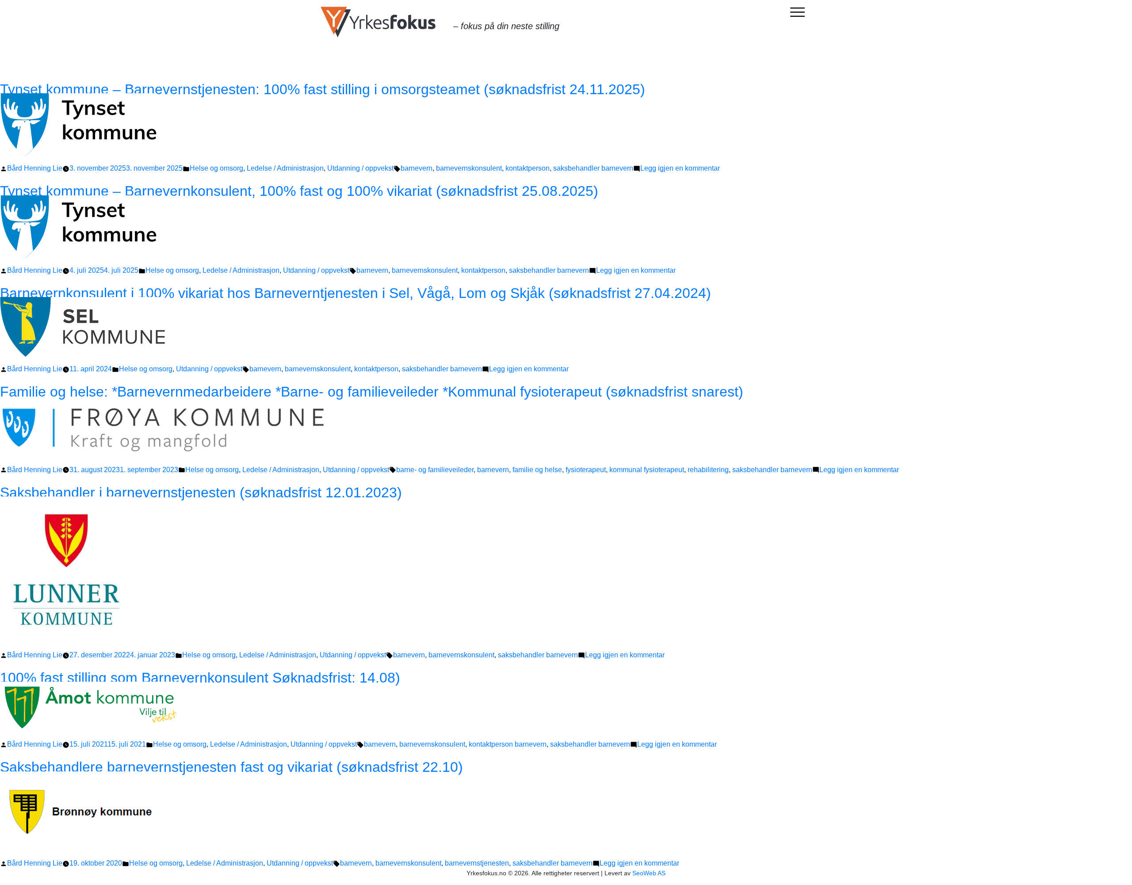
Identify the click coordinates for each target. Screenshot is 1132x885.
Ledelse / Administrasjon (285, 168)
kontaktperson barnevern (508, 744)
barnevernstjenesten (477, 863)
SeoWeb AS (648, 873)
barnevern (416, 168)
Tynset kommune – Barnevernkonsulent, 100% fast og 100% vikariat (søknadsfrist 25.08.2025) (299, 191)
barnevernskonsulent (469, 168)
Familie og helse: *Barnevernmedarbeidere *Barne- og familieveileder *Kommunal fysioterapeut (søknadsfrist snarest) (371, 392)
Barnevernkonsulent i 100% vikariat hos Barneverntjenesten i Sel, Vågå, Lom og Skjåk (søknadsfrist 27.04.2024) (355, 293)
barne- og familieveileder (435, 469)
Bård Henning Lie (34, 168)
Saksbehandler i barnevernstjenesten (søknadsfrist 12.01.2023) (201, 492)
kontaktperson (527, 168)
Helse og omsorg (216, 168)
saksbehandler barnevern (593, 168)
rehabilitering (708, 469)
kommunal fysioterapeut (646, 469)
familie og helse (537, 469)
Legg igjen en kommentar (680, 168)
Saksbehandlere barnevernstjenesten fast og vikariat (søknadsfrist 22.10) (231, 767)
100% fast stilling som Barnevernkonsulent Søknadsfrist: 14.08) (200, 678)
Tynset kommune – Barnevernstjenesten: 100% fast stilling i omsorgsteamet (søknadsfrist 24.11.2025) (322, 89)
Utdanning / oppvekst (360, 168)
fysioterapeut (586, 469)
